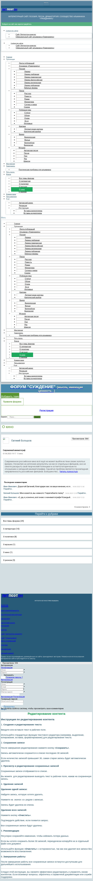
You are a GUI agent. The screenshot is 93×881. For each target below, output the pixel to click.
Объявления (6, 649)
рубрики (4, 645)
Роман (27, 99)
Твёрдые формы (31, 88)
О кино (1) (7, 552)
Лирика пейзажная (32, 85)
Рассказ (27, 93)
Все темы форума (26, 178)
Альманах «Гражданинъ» (29, 66)
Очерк (27, 118)
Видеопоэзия (29, 137)
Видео (21, 134)
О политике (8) (10, 537)
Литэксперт (5, 619)
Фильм (27, 140)
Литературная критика (33, 129)
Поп (25, 156)
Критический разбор (32, 131)
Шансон (27, 161)
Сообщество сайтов (12, 30)
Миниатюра (29, 102)
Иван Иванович (10, 486)
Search (4, 417)
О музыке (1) (9, 544)
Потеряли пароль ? (14, 677)
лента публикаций (8, 641)
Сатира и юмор (30, 105)
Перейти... (8, 489)
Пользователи (11, 197)
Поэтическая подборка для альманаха (35, 170)
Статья (27, 113)
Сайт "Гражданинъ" (9, 638)
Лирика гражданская (32, 77)
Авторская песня (31, 150)
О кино (22, 189)
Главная (9, 57)
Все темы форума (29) (13, 521)
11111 (4, 605)
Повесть (27, 96)
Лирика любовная (31, 74)
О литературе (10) (11, 529)
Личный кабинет (7, 653)
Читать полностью (68, 471)
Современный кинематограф (14, 450)
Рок (25, 159)
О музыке (23, 187)
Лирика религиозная (32, 83)
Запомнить (9, 675)
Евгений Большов (11, 493)
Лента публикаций (26, 63)
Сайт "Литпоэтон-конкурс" (11, 634)
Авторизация (7, 680)
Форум (8, 174)
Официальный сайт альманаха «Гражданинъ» (35, 37)
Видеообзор (29, 143)
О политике (24, 184)
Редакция (23, 206)
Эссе (26, 121)
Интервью (28, 123)
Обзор (27, 115)
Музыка (22, 148)
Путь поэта (10, 172)
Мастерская (10, 164)
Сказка (27, 107)
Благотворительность (10, 611)
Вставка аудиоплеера (33, 213)
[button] (46, 217)
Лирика (27, 71)
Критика (22, 126)
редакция (5, 626)
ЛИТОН (9, 9)
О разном (23, 192)
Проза (21, 91)
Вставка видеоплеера (33, 211)
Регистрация (47, 410)
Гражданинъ (10, 166)
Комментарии (11, 194)
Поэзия (22, 69)
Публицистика (25, 110)
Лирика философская (33, 80)
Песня (26, 153)
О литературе (25, 181)
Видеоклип (28, 145)
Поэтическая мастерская (11, 615)
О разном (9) (9, 560)
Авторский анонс (26, 203)
